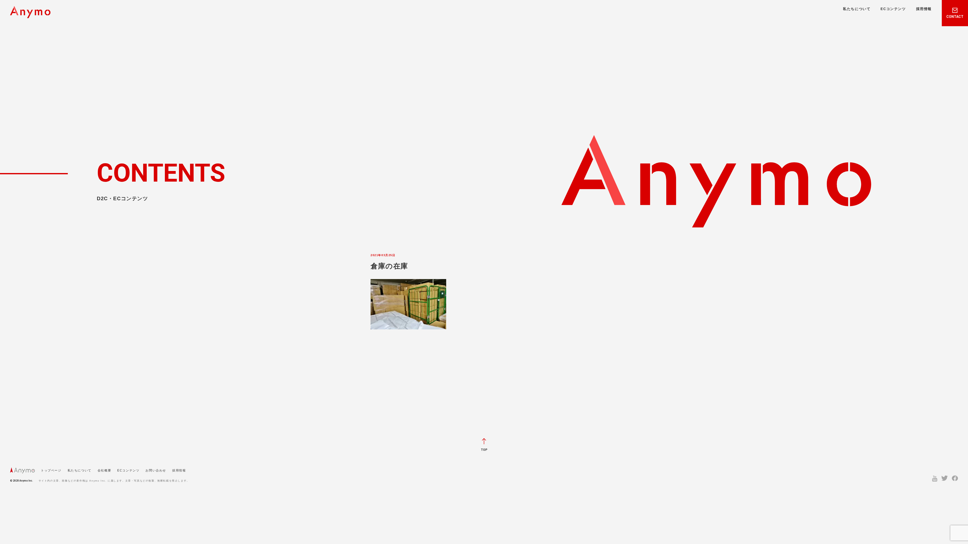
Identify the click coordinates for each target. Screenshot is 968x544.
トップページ (51, 470)
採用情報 (924, 9)
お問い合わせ (155, 470)
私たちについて (856, 9)
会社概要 (104, 470)
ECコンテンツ (893, 9)
